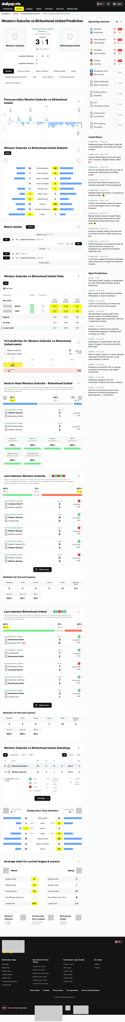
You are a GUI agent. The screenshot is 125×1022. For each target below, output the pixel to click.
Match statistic (42, 71)
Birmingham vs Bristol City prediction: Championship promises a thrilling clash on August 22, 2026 (104, 331)
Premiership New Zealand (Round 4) (42, 30)
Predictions (8, 9)
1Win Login (67, 968)
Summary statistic (13, 83)
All (5, 755)
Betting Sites (72, 9)
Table (34, 922)
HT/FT (31, 755)
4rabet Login (67, 978)
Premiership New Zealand (30, 14)
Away (79, 755)
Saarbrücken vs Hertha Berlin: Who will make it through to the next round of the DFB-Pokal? (104, 344)
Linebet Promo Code (40, 980)
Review (8, 71)
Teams (39, 9)
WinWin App (6, 978)
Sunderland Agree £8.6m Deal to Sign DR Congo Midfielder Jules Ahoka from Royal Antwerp (105, 146)
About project (35, 990)
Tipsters (97, 968)
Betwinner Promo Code (41, 973)
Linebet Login (68, 971)
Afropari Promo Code (40, 983)
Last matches (47, 77)
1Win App (5, 964)
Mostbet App (6, 971)
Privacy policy (58, 990)
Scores (19, 9)
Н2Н (34, 77)
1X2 (6, 283)
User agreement (72, 990)
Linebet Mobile (7, 974)
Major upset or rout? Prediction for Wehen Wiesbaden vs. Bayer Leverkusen (105, 294)
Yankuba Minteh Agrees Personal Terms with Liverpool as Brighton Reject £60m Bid (104, 159)
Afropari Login (68, 964)
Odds (73, 71)
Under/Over (14, 755)
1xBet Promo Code (39, 966)
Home (71, 755)
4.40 (66, 306)
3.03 (55, 306)
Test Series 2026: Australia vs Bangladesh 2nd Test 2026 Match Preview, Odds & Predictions (105, 283)
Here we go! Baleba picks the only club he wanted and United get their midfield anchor (105, 172)
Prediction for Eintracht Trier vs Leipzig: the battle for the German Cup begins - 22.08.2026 (104, 369)
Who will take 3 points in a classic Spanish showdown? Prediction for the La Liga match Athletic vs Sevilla (106, 356)
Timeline (30, 227)
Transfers (49, 9)
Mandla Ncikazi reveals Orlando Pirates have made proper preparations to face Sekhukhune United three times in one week (104, 219)
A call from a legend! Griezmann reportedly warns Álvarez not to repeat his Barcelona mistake (105, 261)
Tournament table (66, 77)
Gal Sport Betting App (9, 981)
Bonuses (60, 9)
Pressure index (23, 71)
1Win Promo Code (39, 970)
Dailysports (6, 14)
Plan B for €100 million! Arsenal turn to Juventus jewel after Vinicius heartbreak (104, 183)
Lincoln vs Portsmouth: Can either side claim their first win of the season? (104, 304)
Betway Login (68, 981)
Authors (97, 964)
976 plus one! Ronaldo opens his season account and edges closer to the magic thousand (104, 205)
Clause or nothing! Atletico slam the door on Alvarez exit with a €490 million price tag (105, 233)
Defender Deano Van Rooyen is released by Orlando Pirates (106, 194)
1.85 (77, 306)
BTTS (24, 755)
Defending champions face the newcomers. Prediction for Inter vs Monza (105, 381)
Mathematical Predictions (16, 77)
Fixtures (40, 922)
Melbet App (6, 968)
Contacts (46, 990)
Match (7, 153)
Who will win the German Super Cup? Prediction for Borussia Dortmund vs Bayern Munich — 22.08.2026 (103, 392)
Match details (60, 71)
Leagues (29, 9)
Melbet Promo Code (40, 977)
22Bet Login (67, 974)
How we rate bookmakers (91, 990)
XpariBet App (6, 985)
